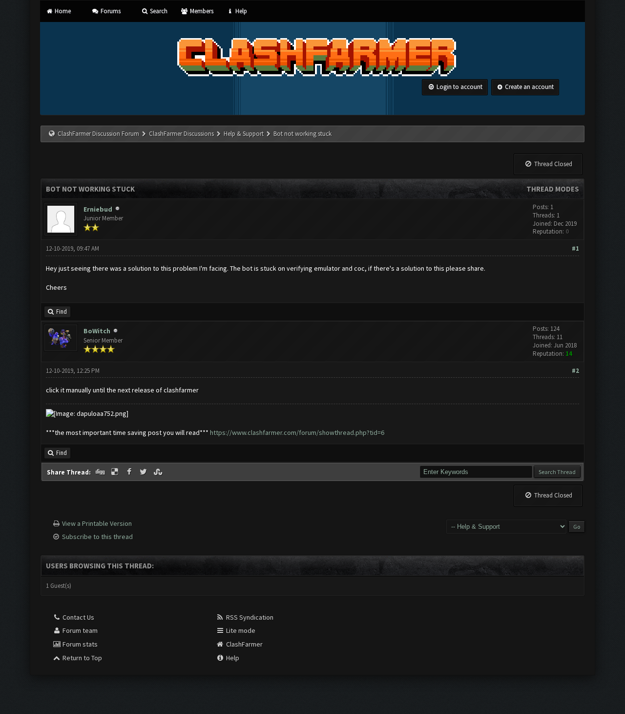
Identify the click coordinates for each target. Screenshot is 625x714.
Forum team (79, 630)
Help (240, 11)
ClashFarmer (244, 644)
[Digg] (101, 472)
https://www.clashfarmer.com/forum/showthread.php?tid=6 (297, 432)
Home (62, 11)
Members (200, 11)
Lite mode (240, 630)
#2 (575, 371)
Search (157, 11)
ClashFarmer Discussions (182, 134)
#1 (575, 248)
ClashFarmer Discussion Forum (98, 134)
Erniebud (97, 209)
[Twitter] (144, 472)
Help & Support (244, 134)
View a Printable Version (97, 523)
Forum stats (79, 644)
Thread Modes (552, 189)
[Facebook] (130, 472)
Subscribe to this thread (97, 536)
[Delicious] (116, 472)
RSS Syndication (249, 617)
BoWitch (96, 330)
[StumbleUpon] (159, 472)
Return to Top (81, 657)
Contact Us (77, 617)
